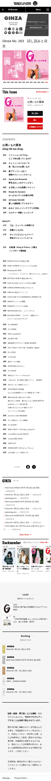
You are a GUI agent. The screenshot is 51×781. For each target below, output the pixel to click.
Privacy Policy (20, 778)
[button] (4, 82)
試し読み (35, 113)
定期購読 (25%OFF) (36, 127)
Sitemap (5, 778)
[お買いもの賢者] (14, 109)
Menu (38, 10)
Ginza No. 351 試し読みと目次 (23, 495)
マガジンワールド (25, 3)
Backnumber (41, 92)
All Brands (13, 10)
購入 (35, 120)
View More (24, 534)
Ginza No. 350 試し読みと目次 (23, 508)
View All (43, 542)
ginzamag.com (36, 27)
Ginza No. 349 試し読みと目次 (23, 522)
